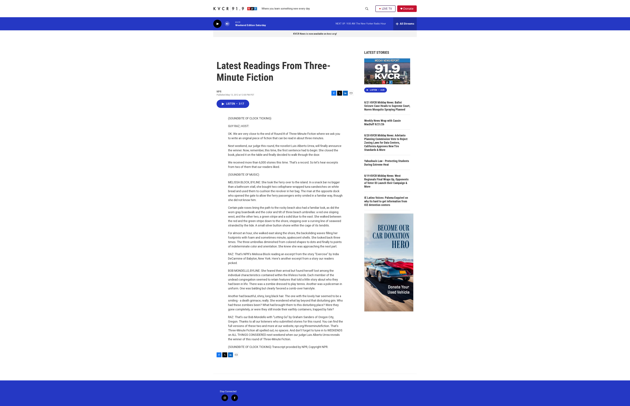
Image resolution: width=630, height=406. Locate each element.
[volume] (227, 24)
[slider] (232, 23)
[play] (217, 24)
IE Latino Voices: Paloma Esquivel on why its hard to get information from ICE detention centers (386, 201)
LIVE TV (387, 8)
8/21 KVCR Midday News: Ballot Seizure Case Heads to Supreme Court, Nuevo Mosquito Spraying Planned (387, 106)
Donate (408, 8)
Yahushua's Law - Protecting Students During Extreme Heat (386, 162)
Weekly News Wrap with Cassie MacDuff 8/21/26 (382, 122)
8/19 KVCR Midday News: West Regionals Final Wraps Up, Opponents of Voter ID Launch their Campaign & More (386, 181)
